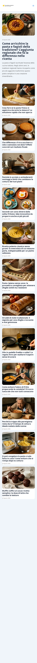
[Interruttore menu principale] (33, 6)
